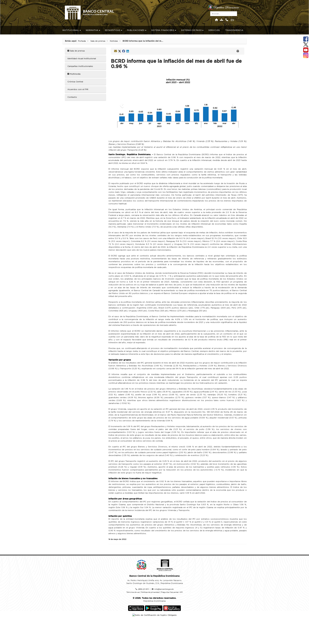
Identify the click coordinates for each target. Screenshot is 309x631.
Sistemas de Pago (191, 30)
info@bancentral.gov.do (164, 589)
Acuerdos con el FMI (77, 89)
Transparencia (234, 30)
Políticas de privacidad (150, 592)
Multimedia (74, 74)
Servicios (214, 30)
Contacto (72, 97)
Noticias (114, 41)
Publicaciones (136, 30)
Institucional (71, 30)
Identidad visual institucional (81, 58)
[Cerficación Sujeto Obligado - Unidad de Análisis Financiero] (154, 615)
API (181, 592)
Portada (82, 41)
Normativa (92, 30)
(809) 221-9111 (143, 589)
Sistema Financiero (163, 30)
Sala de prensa (97, 41)
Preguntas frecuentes (169, 592)
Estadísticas (113, 30)
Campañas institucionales (80, 66)
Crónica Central (75, 82)
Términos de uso (133, 592)
